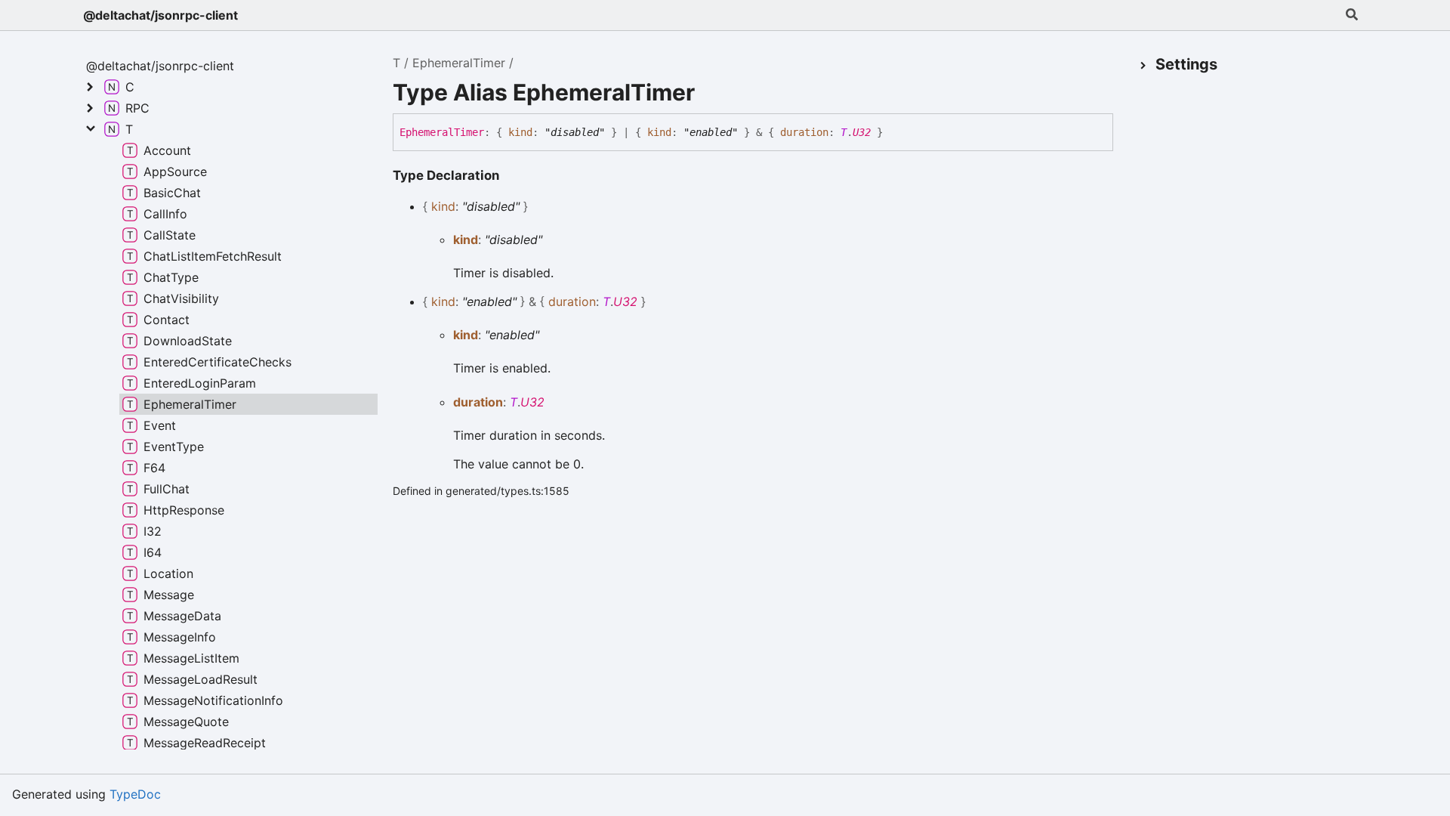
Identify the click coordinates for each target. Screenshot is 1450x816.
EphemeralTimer (458, 62)
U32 (862, 132)
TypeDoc (135, 794)
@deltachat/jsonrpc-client (160, 15)
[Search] (1352, 15)
